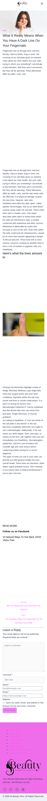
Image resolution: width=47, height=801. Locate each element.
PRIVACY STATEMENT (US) (22, 750)
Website (6, 699)
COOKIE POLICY (17, 740)
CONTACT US (15, 736)
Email (6, 692)
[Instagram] (17, 790)
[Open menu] (41, 3)
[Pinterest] (23, 790)
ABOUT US (14, 730)
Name (6, 685)
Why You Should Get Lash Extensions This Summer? (23, 602)
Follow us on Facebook (16, 531)
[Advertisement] (23, 103)
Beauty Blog (14, 733)
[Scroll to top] (40, 797)
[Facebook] (5, 790)
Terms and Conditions (18, 753)
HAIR (5, 30)
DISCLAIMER (15, 743)
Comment (8, 675)
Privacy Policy (15, 746)
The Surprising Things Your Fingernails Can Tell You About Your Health (23, 616)
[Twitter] (11, 790)
